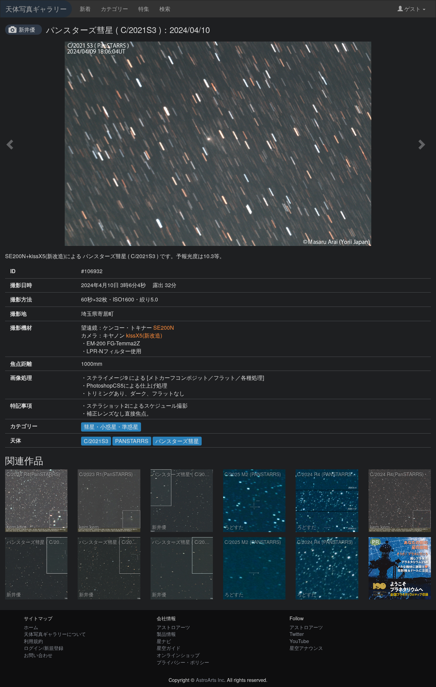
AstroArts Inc (210, 679)
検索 (164, 9)
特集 (143, 9)
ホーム (31, 626)
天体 (15, 440)
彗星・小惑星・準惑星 (111, 427)
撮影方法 (21, 299)
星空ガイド (169, 647)
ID (13, 271)
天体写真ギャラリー (36, 9)
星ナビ (164, 640)
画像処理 (21, 377)
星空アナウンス (306, 647)
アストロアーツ (173, 626)
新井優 (27, 29)
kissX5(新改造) (144, 335)
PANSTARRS (132, 441)
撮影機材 (21, 327)
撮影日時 (21, 285)
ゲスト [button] (412, 9)
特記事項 (21, 405)
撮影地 (18, 313)
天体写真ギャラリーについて (55, 633)
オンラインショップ (178, 654)
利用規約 (33, 640)
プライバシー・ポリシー (183, 662)
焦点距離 (21, 364)
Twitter (297, 633)
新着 (85, 9)
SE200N (163, 327)
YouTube (299, 640)
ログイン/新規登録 (43, 647)
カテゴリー (114, 9)
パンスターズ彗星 (177, 441)
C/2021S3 (96, 441)
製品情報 (166, 633)
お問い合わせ (38, 654)
